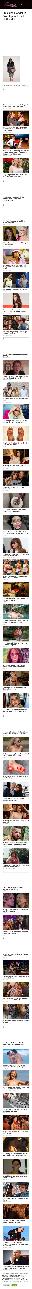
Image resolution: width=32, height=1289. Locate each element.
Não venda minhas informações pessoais (16, 1282)
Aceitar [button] (14, 1285)
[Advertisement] (16, 40)
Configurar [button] (6, 1285)
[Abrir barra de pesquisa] (22, 4)
